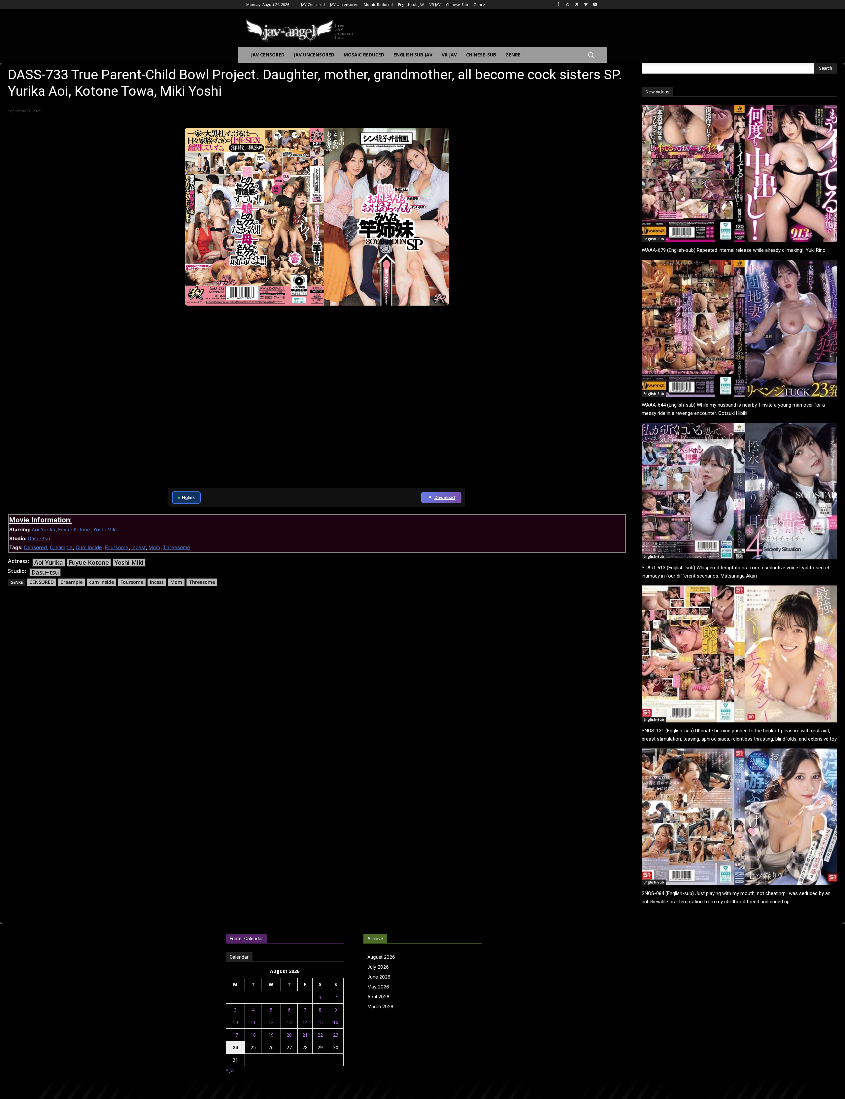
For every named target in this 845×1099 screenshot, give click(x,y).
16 (335, 1022)
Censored (35, 547)
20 (289, 1035)
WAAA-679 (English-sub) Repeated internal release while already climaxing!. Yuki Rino (734, 250)
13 (289, 1022)
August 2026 (381, 957)
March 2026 (380, 1006)
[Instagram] (567, 5)
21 (305, 1035)
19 (271, 1035)
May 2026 (378, 986)
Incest (138, 547)
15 (320, 1022)
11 (253, 1022)
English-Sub (654, 239)
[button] (591, 55)
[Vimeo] (586, 5)
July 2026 (378, 967)
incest (157, 582)
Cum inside (89, 547)
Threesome (176, 547)
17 (235, 1035)
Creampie (61, 547)
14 (305, 1022)
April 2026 (378, 996)
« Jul (230, 1070)
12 (271, 1022)
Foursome (116, 547)
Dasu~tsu (39, 538)
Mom (154, 547)
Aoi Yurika (43, 529)
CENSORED (41, 582)
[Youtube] (595, 5)
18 (253, 1035)
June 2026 (378, 977)
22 (320, 1035)
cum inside (101, 582)
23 (335, 1035)
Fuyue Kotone (74, 529)
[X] (577, 5)
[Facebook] (558, 5)
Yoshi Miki (105, 529)
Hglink (188, 497)
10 (235, 1022)
